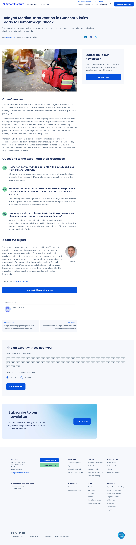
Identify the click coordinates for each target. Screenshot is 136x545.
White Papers (111, 500)
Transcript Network (74, 469)
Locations (91, 493)
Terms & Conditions (62, 536)
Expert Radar (72, 466)
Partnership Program (114, 466)
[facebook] (91, 37)
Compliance (47, 536)
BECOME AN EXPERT (84, 2)
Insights (109, 510)
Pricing (109, 469)
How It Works (111, 462)
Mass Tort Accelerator (95, 472)
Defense (27, 377)
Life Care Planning (94, 476)
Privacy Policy (34, 536)
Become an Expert (49, 465)
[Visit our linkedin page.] (20, 533)
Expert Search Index (114, 493)
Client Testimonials (94, 500)
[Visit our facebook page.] (12, 533)
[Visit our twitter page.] (16, 533)
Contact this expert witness (40, 290)
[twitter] (96, 37)
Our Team (91, 490)
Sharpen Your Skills (74, 490)
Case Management (75, 462)
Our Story (91, 487)
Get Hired (71, 487)
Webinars (110, 503)
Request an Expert (124, 4)
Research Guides (93, 469)
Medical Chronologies (75, 472)
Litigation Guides (113, 497)
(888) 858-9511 (99, 2)
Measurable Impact (94, 503)
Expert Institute (9, 37)
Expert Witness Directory (115, 487)
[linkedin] (85, 37)
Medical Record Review (95, 466)
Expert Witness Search (95, 462)
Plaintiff (13, 377)
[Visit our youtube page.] (23, 533)
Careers (90, 497)
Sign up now (103, 77)
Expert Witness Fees (114, 490)
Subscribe (17, 488)
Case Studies (111, 506)
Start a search (16, 386)
